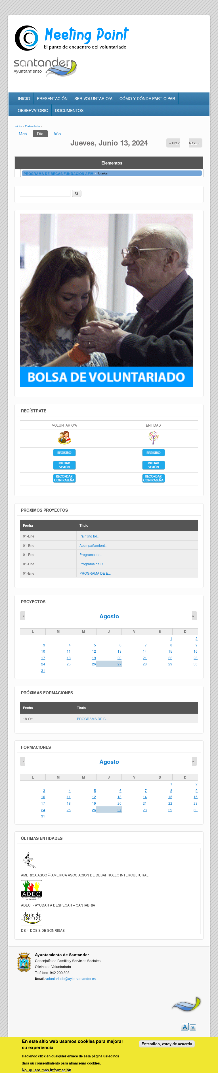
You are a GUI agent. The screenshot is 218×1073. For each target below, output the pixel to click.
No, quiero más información (46, 1070)
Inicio (18, 126)
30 (196, 663)
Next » (194, 143)
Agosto (109, 616)
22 (170, 657)
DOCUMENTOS (69, 110)
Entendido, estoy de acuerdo (167, 1044)
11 (69, 651)
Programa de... (90, 554)
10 (43, 651)
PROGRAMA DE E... (95, 573)
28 (145, 663)
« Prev (174, 143)
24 (43, 663)
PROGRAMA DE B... (92, 718)
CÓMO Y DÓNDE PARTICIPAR (147, 98)
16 (196, 651)
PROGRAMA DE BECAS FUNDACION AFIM (59, 173)
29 (170, 663)
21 (145, 657)
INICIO (24, 98)
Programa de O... (92, 563)
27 (119, 663)
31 (43, 670)
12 (94, 651)
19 (94, 657)
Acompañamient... (93, 545)
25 (69, 663)
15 (170, 651)
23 (196, 657)
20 (119, 657)
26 (94, 663)
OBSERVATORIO (33, 110)
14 (145, 651)
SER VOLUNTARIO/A (93, 98)
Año (57, 133)
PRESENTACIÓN (52, 98)
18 (69, 657)
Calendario (32, 126)
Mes (23, 133)
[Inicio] (72, 51)
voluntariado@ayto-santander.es (70, 979)
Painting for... (89, 536)
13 (119, 651)
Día (42, 133)
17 (43, 657)
